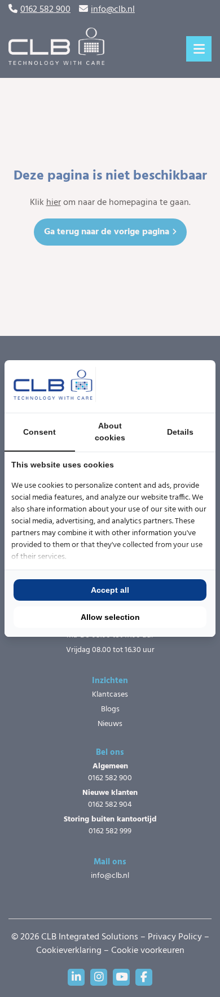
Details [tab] (180, 431)
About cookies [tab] (110, 431)
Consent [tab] (39, 431)
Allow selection (110, 617)
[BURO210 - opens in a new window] (166, 386)
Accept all (110, 589)
